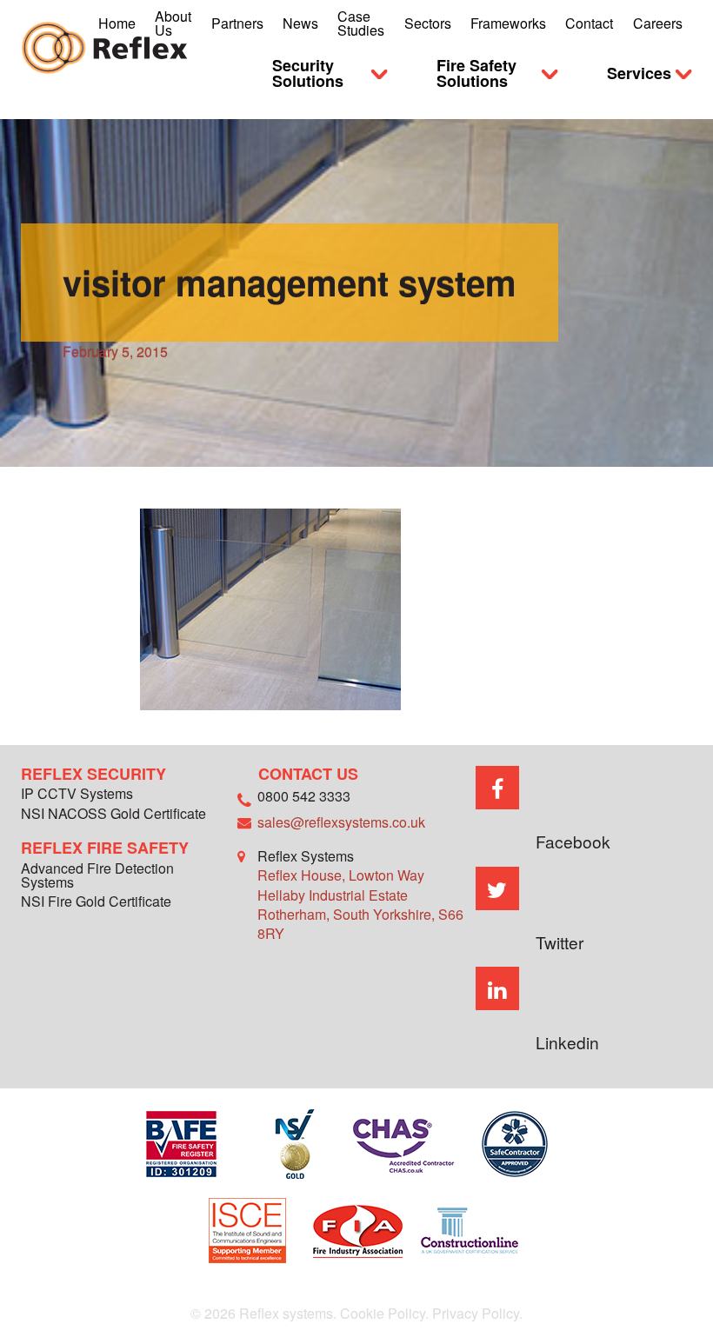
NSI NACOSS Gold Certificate (113, 815)
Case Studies (360, 23)
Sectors (427, 23)
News (300, 23)
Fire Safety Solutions (476, 73)
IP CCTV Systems (77, 795)
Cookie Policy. (384, 1313)
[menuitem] (117, 23)
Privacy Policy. (477, 1313)
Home (117, 23)
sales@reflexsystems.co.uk (341, 822)
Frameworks (508, 23)
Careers (658, 23)
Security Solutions (307, 73)
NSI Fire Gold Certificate (96, 903)
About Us (173, 23)
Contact (589, 23)
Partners (237, 23)
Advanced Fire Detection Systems (97, 877)
